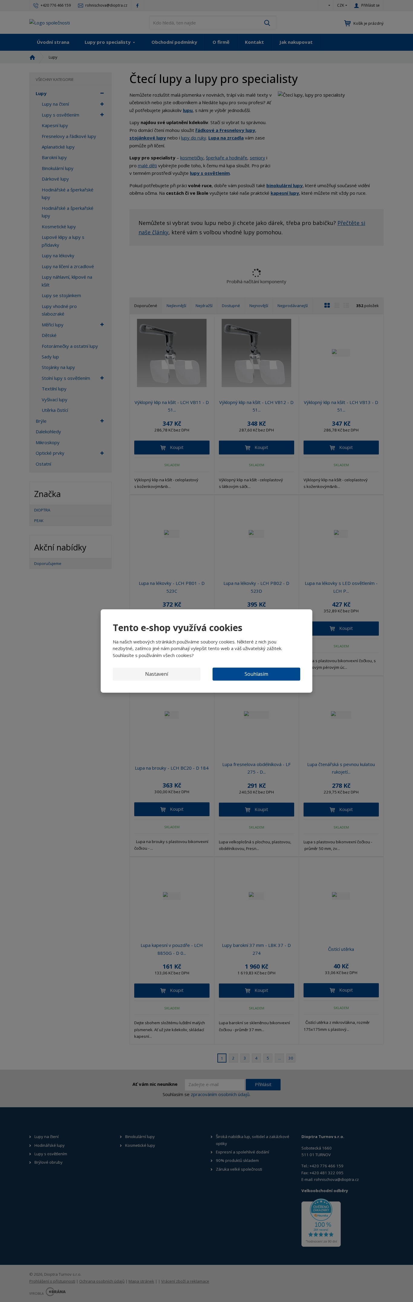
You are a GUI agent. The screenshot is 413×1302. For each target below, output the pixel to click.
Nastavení (156, 674)
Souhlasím (256, 674)
